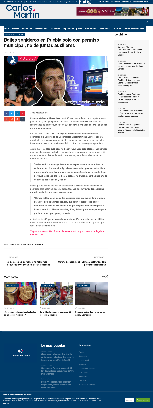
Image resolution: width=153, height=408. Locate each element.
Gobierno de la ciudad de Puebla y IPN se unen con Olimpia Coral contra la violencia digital (129, 81)
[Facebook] (6, 113)
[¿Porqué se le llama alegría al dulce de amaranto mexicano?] (20, 293)
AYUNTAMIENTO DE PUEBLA (22, 244)
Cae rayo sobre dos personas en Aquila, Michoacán (90, 313)
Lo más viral (48, 286)
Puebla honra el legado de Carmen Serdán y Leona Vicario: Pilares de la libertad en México (131, 128)
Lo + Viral (82, 380)
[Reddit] (11, 119)
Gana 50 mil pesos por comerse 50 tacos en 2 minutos (55, 313)
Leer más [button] (129, 400)
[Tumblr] (22, 119)
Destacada (9, 34)
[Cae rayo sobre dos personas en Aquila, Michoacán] (91, 293)
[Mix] (17, 119)
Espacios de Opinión (87, 368)
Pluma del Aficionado (87, 384)
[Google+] (6, 119)
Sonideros (39, 244)
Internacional (84, 360)
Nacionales (83, 356)
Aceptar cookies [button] (143, 400)
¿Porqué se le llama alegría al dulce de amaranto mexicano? (20, 313)
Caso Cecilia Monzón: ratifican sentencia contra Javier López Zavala (40, 2)
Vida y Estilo (83, 372)
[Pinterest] (22, 113)
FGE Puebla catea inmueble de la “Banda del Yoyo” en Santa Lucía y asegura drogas (131, 113)
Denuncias (83, 376)
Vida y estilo (12, 286)
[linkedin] (17, 113)
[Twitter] (11, 113)
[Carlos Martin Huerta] (20, 354)
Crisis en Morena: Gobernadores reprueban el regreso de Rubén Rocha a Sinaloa (130, 51)
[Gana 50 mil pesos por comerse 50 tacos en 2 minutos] (56, 293)
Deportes (82, 364)
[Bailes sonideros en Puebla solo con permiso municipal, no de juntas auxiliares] (56, 81)
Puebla (20, 34)
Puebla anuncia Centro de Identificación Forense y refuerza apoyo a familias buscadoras (129, 98)
